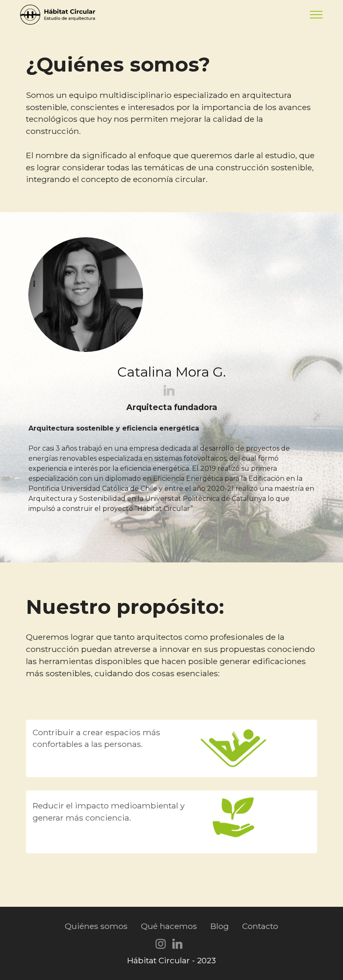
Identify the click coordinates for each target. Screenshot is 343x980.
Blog (219, 926)
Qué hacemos (169, 926)
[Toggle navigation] (316, 14)
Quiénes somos (96, 926)
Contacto (260, 926)
